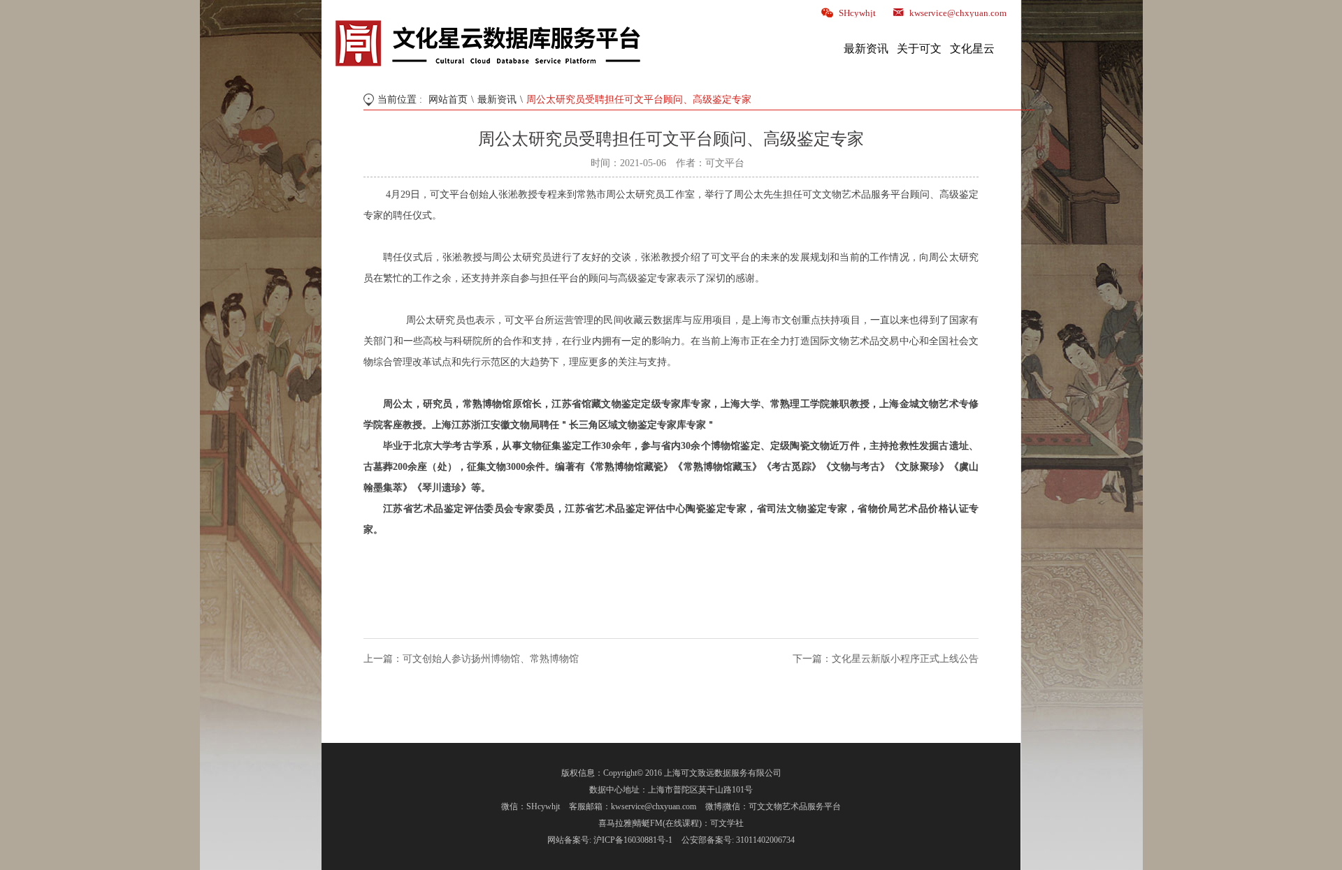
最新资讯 (497, 99)
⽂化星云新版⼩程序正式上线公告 (905, 659)
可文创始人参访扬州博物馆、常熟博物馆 (491, 659)
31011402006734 (765, 840)
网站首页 (448, 99)
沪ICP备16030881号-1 (632, 840)
